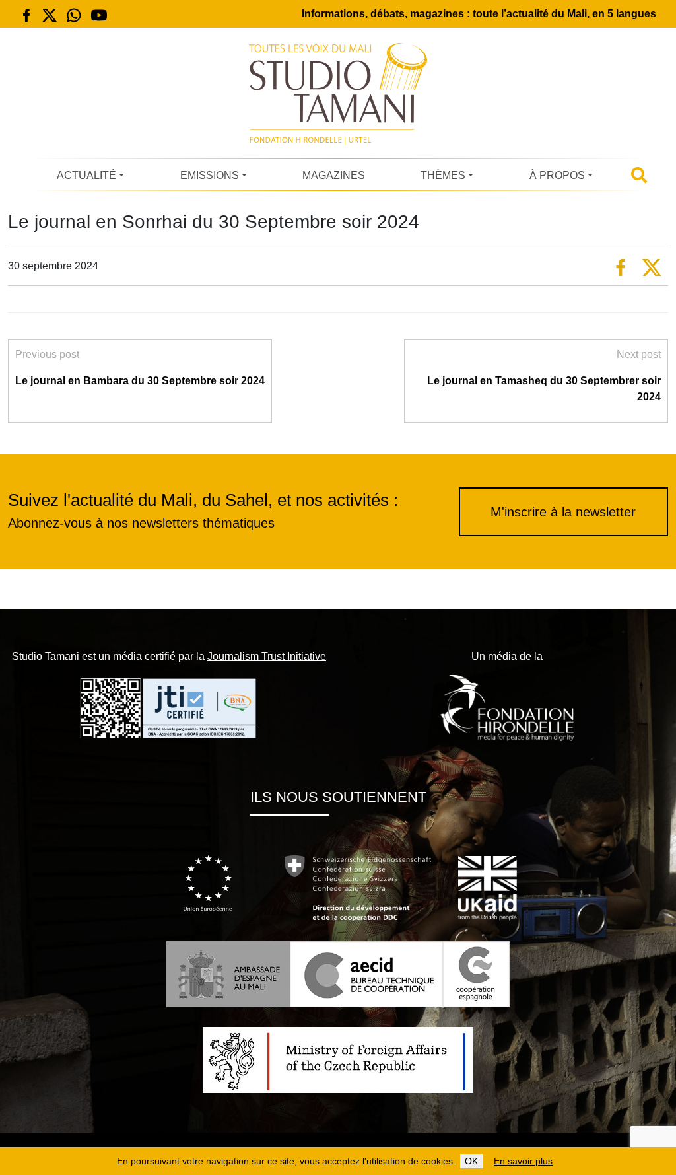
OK (471, 1161)
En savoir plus (523, 1161)
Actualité (86, 175)
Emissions (209, 175)
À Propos (557, 175)
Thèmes (443, 175)
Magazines (333, 175)
